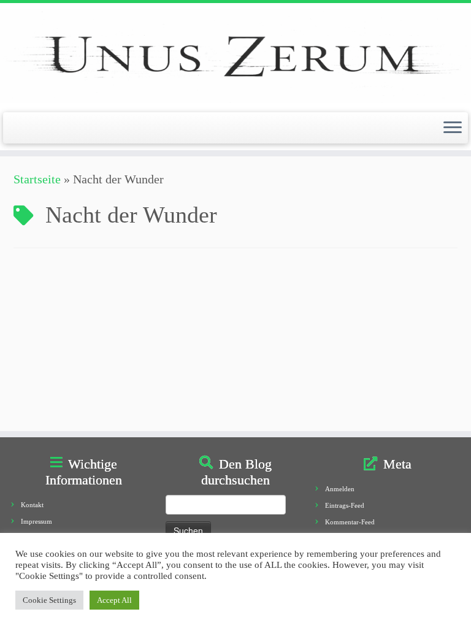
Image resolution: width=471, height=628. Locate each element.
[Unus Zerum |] (235, 56)
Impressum (36, 521)
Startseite (37, 179)
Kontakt (32, 504)
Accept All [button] (114, 600)
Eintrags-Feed (344, 505)
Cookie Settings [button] (49, 600)
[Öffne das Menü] (452, 128)
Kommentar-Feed (350, 522)
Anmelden (339, 488)
